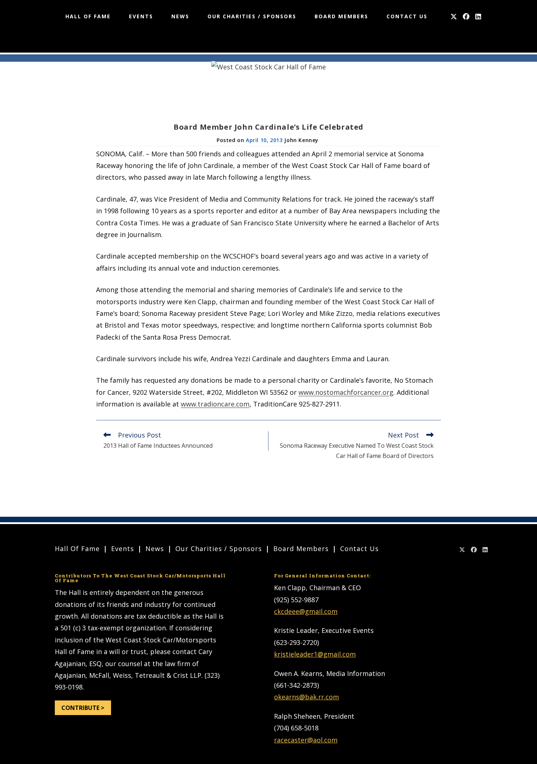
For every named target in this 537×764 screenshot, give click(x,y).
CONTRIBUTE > (82, 708)
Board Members (301, 548)
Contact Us (359, 548)
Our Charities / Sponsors (218, 548)
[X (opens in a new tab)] (454, 16)
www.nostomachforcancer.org (345, 392)
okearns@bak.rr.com (306, 696)
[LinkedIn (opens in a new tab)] (478, 16)
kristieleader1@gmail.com (315, 654)
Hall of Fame (77, 548)
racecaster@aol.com (306, 740)
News (154, 548)
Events (122, 548)
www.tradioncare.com (215, 404)
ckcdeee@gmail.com (306, 611)
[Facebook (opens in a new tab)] (466, 16)
